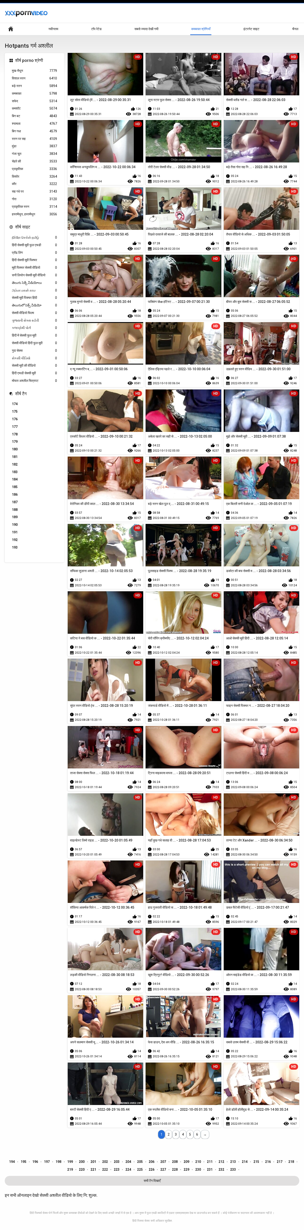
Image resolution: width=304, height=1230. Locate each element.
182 (15, 464)
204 (128, 1162)
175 (15, 411)
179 (15, 442)
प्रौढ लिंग (34, 252)
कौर (34, 184)
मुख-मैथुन (34, 71)
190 (15, 525)
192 (15, 540)
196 (35, 1162)
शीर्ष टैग (21, 393)
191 (15, 532)
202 (105, 1162)
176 (15, 419)
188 (15, 510)
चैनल (295, 29)
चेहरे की (34, 161)
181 (15, 457)
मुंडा (34, 146)
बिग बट (34, 116)
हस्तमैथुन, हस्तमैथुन (34, 214)
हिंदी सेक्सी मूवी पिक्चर (34, 260)
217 (279, 1162)
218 (291, 1162)
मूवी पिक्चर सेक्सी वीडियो (34, 267)
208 (175, 1162)
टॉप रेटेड (96, 29)
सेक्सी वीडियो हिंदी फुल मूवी (34, 343)
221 (93, 1169)
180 (15, 449)
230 (198, 1169)
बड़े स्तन (34, 86)
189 (15, 517)
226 (151, 1169)
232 (221, 1169)
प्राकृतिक (34, 169)
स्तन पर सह (34, 139)
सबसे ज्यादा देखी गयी (146, 29)
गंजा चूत (34, 154)
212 (221, 1162)
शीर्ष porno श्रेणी (29, 60)
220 (82, 1169)
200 (82, 1162)
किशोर (34, 176)
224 (128, 1169)
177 (15, 427)
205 (140, 1162)
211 (210, 1162)
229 (186, 1169)
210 (198, 1162)
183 (15, 472)
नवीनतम (53, 29)
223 (116, 1169)
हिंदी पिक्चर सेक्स (141, 1220)
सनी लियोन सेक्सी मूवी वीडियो (34, 275)
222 (105, 1169)
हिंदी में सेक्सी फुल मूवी (34, 335)
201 (93, 1162)
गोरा (34, 199)
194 (12, 1162)
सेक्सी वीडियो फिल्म (34, 313)
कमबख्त (34, 93)
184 (15, 479)
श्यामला (34, 123)
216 (268, 1162)
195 (23, 1162)
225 (140, 1169)
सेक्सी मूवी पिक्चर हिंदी (34, 298)
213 (233, 1162)
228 (175, 1169)
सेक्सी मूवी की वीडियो (34, 365)
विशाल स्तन (34, 78)
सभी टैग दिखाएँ (152, 1181)
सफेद (34, 101)
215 (256, 1162)
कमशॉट (34, 108)
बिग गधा (34, 131)
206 (151, 1162)
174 (15, 404)
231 (210, 1169)
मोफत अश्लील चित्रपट (34, 381)
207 (163, 1162)
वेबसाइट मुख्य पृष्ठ (11, 29)
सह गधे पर (34, 191)
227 (163, 1169)
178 (15, 434)
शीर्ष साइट (22, 226)
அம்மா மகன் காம (34, 290)
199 (70, 1162)
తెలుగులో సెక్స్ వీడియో (34, 305)
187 (15, 502)
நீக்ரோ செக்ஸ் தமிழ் (34, 237)
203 (116, 1162)
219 (70, 1169)
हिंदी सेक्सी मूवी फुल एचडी (34, 245)
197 (47, 1162)
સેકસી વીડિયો (34, 358)
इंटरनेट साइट (251, 29)
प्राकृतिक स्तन (34, 206)
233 (233, 1169)
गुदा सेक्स (34, 350)
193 (15, 547)
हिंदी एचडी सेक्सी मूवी (34, 373)
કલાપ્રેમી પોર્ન (34, 328)
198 (58, 1162)
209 (186, 1162)
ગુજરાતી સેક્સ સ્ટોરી (34, 320)
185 (15, 487)
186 (15, 494)
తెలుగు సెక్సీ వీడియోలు (34, 283)
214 (244, 1162)
